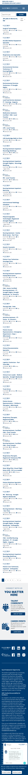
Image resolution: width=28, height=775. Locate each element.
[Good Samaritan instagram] (24, 655)
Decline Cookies (17, 772)
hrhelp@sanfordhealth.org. (9, 730)
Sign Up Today (17, 614)
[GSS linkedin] (18, 655)
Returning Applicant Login (11, 3)
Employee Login (7, 1)
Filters (21, 14)
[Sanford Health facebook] (13, 648)
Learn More (17, 632)
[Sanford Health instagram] (24, 648)
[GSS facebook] (13, 655)
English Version (9, 740)
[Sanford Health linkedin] (18, 648)
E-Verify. (5, 738)
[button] (22, 19)
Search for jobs (6, 14)
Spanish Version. (19, 740)
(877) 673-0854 (6, 728)
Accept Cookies (6, 772)
